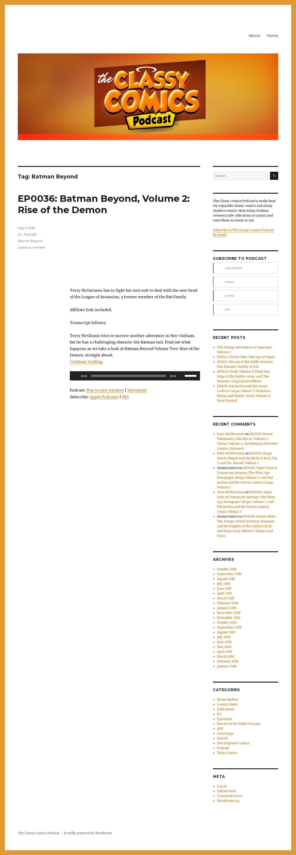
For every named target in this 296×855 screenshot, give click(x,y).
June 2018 (224, 642)
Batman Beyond (30, 241)
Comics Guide (227, 704)
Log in (222, 786)
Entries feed (226, 791)
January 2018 (227, 666)
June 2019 (224, 589)
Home (272, 36)
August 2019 (226, 579)
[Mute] (181, 376)
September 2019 (229, 574)
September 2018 (229, 627)
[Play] (76, 376)
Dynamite (224, 719)
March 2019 (225, 598)
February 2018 (227, 661)
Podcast (30, 234)
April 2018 (224, 652)
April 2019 (224, 593)
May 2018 (224, 647)
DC (20, 234)
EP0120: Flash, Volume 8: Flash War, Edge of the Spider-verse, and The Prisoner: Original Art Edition (243, 376)
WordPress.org (228, 801)
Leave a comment (31, 247)
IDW (220, 729)
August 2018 (226, 632)
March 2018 (225, 657)
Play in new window (105, 390)
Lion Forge (225, 733)
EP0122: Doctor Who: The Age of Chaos (246, 357)
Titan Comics (227, 753)
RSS (125, 397)
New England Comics (233, 743)
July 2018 (223, 637)
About (254, 36)
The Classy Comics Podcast (38, 833)
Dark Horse (225, 709)
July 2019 (223, 584)
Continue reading (86, 361)
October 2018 (227, 623)
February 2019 (227, 603)
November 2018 (228, 618)
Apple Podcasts (104, 397)
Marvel (222, 738)
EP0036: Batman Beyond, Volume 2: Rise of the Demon (104, 204)
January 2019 (226, 608)
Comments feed (229, 796)
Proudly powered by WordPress (88, 833)
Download (136, 390)
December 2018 (228, 613)
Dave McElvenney (230, 434)
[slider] (191, 375)
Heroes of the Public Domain (238, 724)
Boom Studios (227, 700)
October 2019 (226, 569)
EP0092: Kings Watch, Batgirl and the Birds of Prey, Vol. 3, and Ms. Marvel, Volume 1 (247, 458)
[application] (135, 375)
